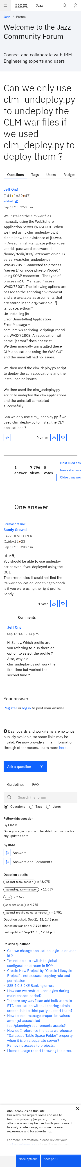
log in (26, 708)
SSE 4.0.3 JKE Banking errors (30, 985)
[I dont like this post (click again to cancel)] (63, 437)
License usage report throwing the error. (39, 1050)
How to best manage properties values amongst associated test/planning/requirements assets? (38, 1020)
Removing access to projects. (31, 1045)
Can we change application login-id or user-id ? (42, 953)
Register (10, 708)
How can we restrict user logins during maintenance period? (38, 993)
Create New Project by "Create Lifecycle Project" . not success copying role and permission (39, 975)
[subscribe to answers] (7, 852)
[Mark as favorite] (7, 437)
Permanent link (14, 524)
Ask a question (19, 766)
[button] (77, 1108)
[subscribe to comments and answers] (7, 861)
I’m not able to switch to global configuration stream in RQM (32, 963)
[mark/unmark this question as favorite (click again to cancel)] (7, 437)
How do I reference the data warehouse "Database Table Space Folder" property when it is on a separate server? (40, 1035)
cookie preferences (21, 1144)
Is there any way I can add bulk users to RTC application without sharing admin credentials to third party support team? (39, 1005)
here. (63, 747)
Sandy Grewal (15, 529)
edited (8, 201)
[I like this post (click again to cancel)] (54, 437)
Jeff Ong (11, 189)
